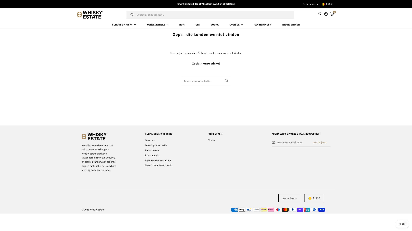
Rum (182, 24)
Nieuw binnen (291, 24)
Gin (198, 24)
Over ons (150, 140)
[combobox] (214, 15)
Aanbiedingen (262, 24)
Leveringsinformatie (156, 145)
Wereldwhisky (156, 24)
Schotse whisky (122, 24)
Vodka (215, 24)
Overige (234, 24)
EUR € (329, 4)
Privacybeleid (152, 155)
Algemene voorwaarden (158, 160)
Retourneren (152, 150)
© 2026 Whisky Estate (93, 209)
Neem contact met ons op (158, 165)
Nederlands (309, 4)
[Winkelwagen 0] (332, 14)
